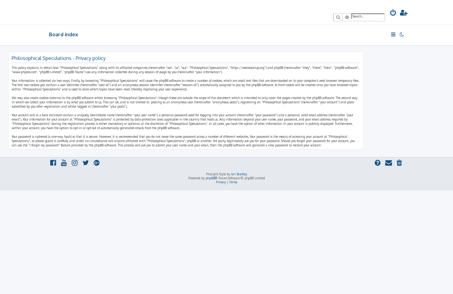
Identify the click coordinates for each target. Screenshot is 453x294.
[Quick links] (393, 34)
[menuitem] (393, 13)
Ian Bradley (239, 174)
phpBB (210, 178)
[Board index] (77, 12)
